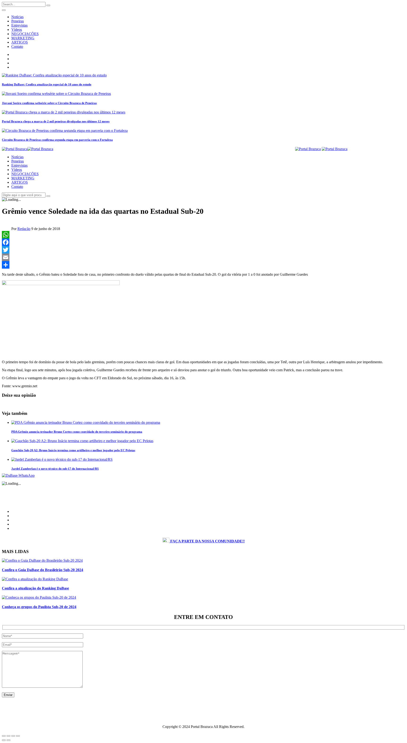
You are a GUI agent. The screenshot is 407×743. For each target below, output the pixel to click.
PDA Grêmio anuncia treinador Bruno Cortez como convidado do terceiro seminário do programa (76, 431)
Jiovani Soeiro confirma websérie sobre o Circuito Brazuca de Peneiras (49, 103)
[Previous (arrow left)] (4, 740)
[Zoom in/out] (18, 736)
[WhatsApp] (203, 234)
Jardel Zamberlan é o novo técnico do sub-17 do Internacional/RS (55, 468)
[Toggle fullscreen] (13, 736)
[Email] (203, 257)
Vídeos (16, 30)
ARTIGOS (19, 42)
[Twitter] (203, 250)
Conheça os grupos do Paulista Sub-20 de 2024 (39, 607)
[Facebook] (203, 242)
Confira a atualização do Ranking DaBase (35, 588)
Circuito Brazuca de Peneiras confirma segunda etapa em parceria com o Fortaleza (57, 139)
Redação (23, 229)
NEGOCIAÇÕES (25, 34)
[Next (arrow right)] (8, 740)
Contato (17, 46)
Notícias (17, 17)
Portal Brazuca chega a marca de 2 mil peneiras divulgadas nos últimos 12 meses (56, 121)
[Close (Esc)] (4, 736)
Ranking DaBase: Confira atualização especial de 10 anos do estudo (46, 84)
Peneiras (17, 21)
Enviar (8, 695)
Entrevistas (19, 25)
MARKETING (22, 38)
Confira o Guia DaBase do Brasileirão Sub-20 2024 (42, 570)
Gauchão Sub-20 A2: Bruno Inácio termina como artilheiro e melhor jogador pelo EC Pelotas (73, 450)
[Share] (203, 265)
